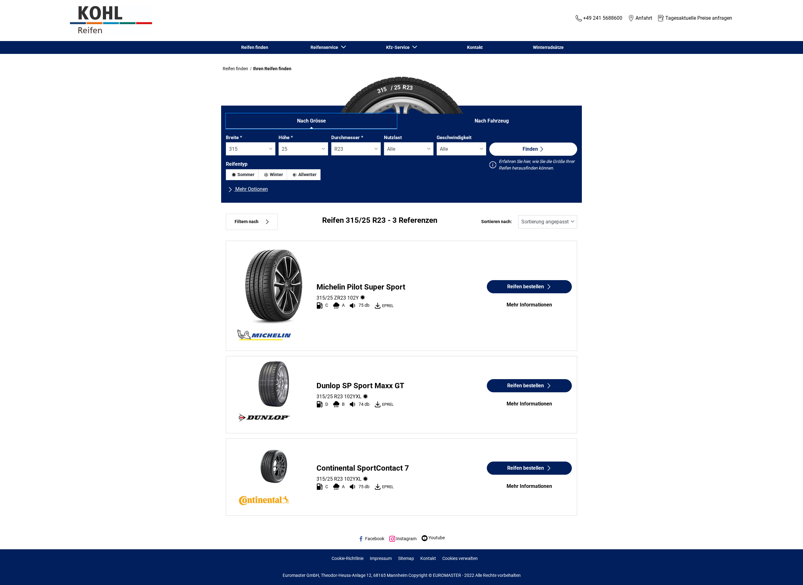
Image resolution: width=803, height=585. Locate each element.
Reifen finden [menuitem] (254, 47)
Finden (530, 149)
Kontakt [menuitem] (475, 47)
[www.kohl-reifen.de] (109, 20)
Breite (234, 137)
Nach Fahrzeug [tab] (492, 121)
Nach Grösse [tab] (311, 121)
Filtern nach (246, 221)
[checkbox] (242, 174)
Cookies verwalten (460, 558)
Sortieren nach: (496, 221)
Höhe (286, 137)
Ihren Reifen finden (272, 68)
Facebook (374, 538)
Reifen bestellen (525, 287)
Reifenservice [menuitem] (325, 47)
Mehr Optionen (251, 189)
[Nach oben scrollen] (786, 572)
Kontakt (428, 558)
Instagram (406, 538)
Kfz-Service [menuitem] (399, 47)
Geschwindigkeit (454, 137)
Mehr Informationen (529, 305)
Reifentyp (236, 164)
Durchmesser (347, 137)
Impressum (381, 558)
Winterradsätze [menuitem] (548, 47)
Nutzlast (393, 137)
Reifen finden (235, 68)
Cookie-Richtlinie (348, 558)
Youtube (436, 537)
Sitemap (406, 558)
